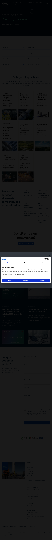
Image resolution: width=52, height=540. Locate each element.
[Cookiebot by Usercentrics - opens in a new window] (44, 259)
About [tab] (43, 262)
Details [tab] (26, 262)
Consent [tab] (9, 262)
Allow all (42, 280)
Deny (9, 280)
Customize (25, 280)
